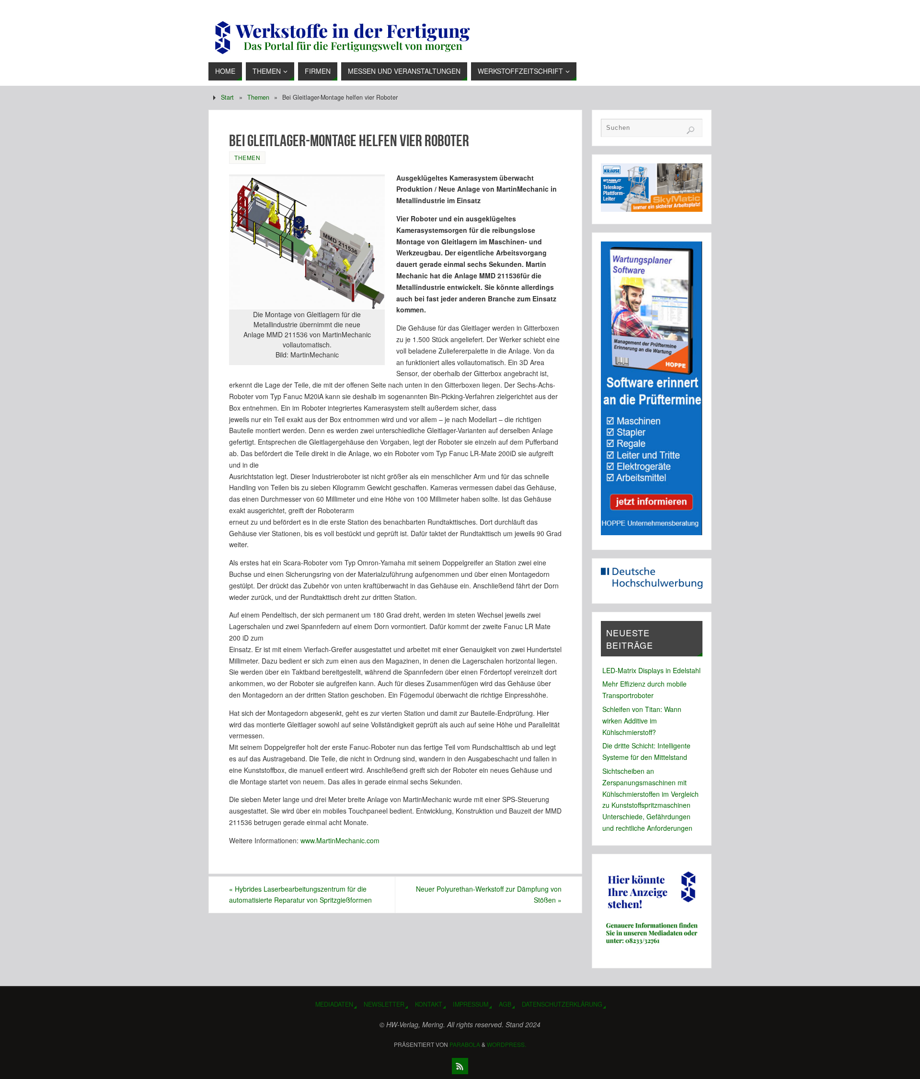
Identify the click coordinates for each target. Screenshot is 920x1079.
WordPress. (506, 1044)
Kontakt (428, 1004)
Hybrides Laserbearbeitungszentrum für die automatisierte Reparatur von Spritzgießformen (300, 894)
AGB (505, 1004)
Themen (258, 97)
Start (227, 97)
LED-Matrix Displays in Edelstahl (651, 670)
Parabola (464, 1044)
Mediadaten (334, 1004)
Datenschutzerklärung (562, 1004)
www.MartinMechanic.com (340, 840)
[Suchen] (690, 130)
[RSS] (460, 1066)
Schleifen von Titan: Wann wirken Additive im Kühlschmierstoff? (641, 720)
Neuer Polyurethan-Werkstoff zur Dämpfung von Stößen (489, 894)
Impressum (470, 1004)
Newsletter (384, 1004)
